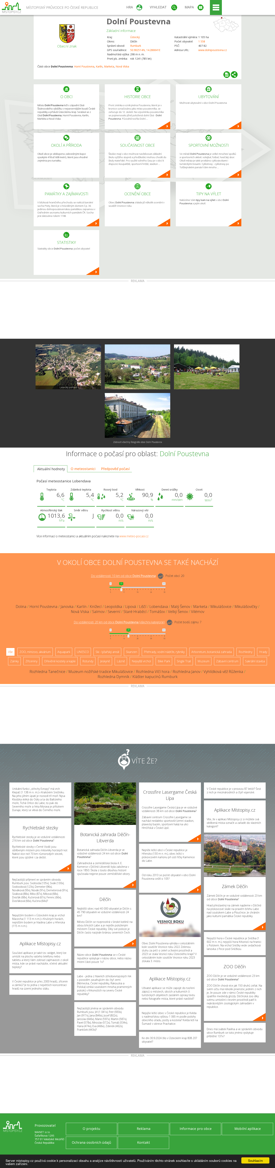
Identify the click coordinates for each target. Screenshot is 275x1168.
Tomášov (157, 611)
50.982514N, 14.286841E (145, 50)
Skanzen (131, 652)
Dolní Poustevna (138, 21)
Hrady (263, 652)
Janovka (67, 606)
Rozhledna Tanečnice (47, 671)
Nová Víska (122, 66)
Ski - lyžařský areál (107, 652)
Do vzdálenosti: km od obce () (119, 622)
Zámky (14, 661)
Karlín (99, 66)
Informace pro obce (196, 1128)
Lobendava (158, 606)
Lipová (130, 606)
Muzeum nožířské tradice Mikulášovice (100, 671)
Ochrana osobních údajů (91, 1142)
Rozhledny (245, 652)
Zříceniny (31, 661)
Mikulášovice (220, 606)
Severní (114, 611)
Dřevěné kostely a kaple (60, 661)
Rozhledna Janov (186, 671)
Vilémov (197, 611)
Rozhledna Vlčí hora (152, 671)
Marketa (109, 66)
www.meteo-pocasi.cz (134, 536)
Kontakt (143, 1142)
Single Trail (184, 661)
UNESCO (83, 652)
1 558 (201, 41)
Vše (10, 652)
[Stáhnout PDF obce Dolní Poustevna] (226, 74)
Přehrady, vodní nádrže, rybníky (164, 652)
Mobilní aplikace (247, 1128)
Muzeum (203, 661)
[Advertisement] (137, 310)
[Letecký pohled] (68, 366)
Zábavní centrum (227, 661)
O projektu (91, 1128)
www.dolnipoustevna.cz (212, 50)
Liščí (142, 606)
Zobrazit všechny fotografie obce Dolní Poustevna (137, 442)
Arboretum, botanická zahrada (211, 652)
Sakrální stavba (255, 661)
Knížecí (96, 606)
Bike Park (164, 661)
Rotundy (87, 661)
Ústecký (135, 37)
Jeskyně (105, 661)
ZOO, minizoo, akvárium (35, 652)
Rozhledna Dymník (113, 676)
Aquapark (63, 652)
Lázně (121, 661)
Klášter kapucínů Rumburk (155, 676)
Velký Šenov (178, 611)
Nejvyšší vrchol (141, 661)
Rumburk (135, 45)
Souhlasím (255, 1160)
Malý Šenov (180, 606)
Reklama (143, 1128)
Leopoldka (113, 606)
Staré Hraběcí (134, 611)
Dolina (21, 606)
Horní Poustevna (84, 66)
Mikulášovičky (246, 606)
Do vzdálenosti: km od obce (123, 576)
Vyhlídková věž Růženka (223, 671)
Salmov (98, 611)
